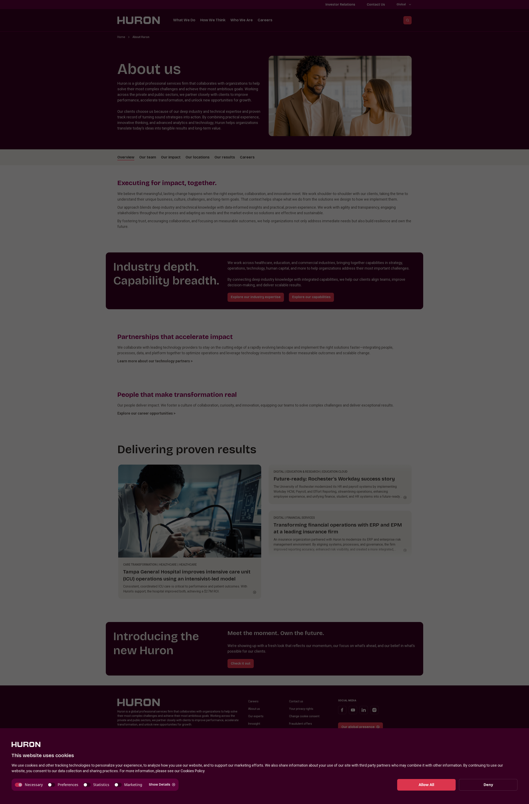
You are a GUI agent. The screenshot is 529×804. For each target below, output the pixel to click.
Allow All (426, 784)
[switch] (29, 784)
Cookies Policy (193, 771)
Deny (488, 784)
